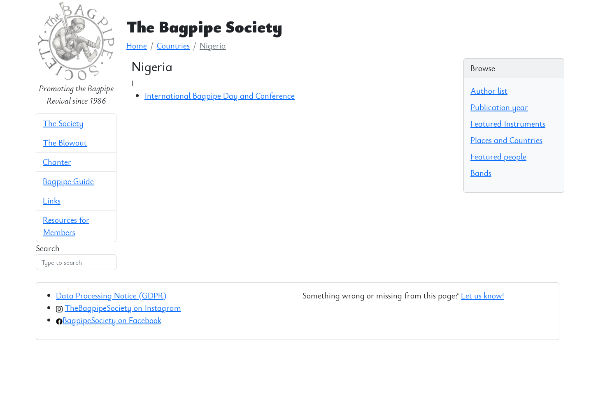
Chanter (57, 161)
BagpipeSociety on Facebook (112, 320)
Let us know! (482, 295)
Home (136, 45)
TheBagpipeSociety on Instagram (123, 307)
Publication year (499, 107)
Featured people (498, 156)
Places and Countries (506, 140)
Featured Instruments (507, 123)
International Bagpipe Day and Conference (219, 95)
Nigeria (213, 45)
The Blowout (65, 142)
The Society (63, 123)
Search (48, 248)
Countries (173, 45)
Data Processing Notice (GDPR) (111, 295)
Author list (488, 90)
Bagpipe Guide (68, 181)
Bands (480, 172)
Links (51, 200)
